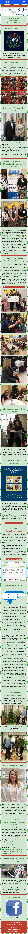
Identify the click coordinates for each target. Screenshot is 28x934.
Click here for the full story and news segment (14, 286)
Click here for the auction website (14, 559)
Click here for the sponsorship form (14, 523)
